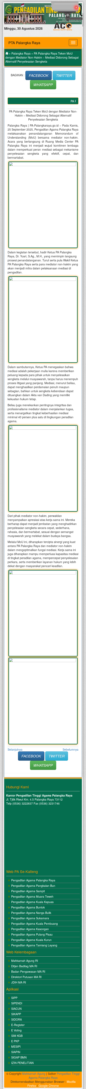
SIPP (14, 998)
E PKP (15, 1041)
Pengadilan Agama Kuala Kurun (31, 940)
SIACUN (16, 1009)
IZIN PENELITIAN (22, 1063)
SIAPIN (15, 1052)
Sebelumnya (70, 749)
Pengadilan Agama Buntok (28, 907)
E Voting (16, 1030)
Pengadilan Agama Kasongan (30, 929)
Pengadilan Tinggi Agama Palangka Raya (54, 1076)
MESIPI (16, 1046)
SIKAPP (16, 1014)
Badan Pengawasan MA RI (28, 971)
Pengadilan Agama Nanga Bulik (31, 913)
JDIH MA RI (18, 982)
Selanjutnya (15, 749)
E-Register (18, 1025)
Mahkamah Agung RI (24, 961)
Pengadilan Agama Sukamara (30, 918)
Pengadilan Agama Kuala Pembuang (34, 924)
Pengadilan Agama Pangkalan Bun (33, 886)
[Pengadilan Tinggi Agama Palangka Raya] (6, 53)
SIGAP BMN (19, 1057)
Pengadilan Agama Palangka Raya (33, 880)
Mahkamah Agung (33, 1074)
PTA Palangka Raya (24, 42)
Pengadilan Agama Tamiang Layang (34, 945)
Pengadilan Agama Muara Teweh (32, 896)
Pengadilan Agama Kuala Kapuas (32, 902)
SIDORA (16, 1019)
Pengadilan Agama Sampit (28, 891)
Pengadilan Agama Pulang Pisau (32, 934)
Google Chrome (49, 1086)
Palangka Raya (21, 53)
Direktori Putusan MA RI (26, 977)
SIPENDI (16, 1003)
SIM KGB (17, 1036)
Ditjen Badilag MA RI (24, 966)
